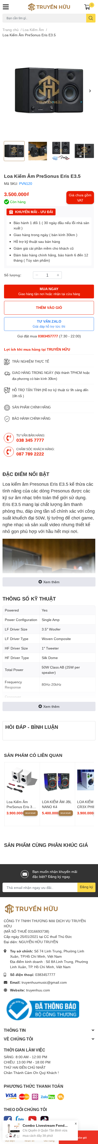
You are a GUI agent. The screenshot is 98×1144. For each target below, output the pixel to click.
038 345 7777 (30, 440)
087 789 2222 (30, 453)
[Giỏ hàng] (87, 7)
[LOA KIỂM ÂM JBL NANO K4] (57, 779)
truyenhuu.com (38, 990)
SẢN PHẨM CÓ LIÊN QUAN (33, 755)
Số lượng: (12, 275)
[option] (49, 91)
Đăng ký (86, 887)
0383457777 (48, 336)
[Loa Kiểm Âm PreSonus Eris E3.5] (49, 91)
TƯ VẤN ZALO (49, 323)
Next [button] (89, 90)
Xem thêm (51, 582)
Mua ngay (30, 813)
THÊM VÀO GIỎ (49, 307)
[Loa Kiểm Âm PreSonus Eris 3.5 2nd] (22, 779)
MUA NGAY (49, 291)
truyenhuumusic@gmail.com (44, 982)
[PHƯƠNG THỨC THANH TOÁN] (35, 1096)
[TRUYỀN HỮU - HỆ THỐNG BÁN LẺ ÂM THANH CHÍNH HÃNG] (49, 7)
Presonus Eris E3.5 (49, 484)
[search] (90, 18)
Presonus (60, 490)
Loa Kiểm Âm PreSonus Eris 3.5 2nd (21, 807)
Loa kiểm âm (15, 484)
